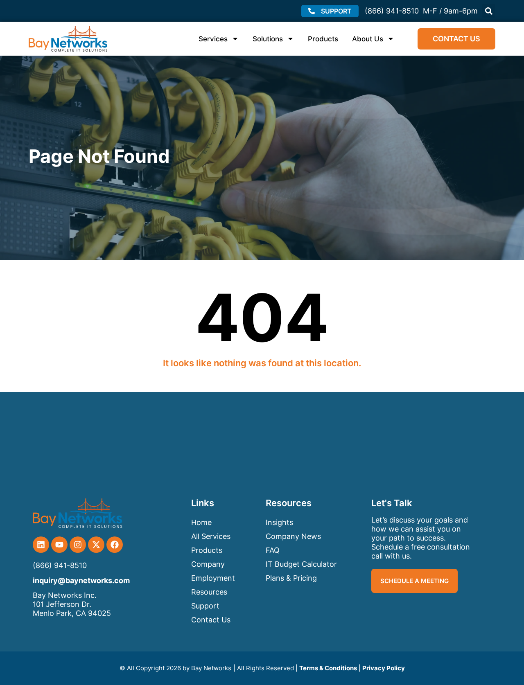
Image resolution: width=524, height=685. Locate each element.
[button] (488, 11)
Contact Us (210, 619)
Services (213, 39)
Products (323, 39)
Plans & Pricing (291, 578)
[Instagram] (78, 544)
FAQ (273, 550)
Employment (213, 578)
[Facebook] (114, 544)
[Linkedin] (41, 544)
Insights (279, 522)
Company (208, 564)
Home (201, 522)
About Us (367, 39)
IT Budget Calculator (301, 564)
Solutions (268, 39)
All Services (210, 536)
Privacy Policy (383, 668)
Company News (293, 536)
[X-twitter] (96, 544)
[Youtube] (59, 544)
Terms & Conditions (328, 668)
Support (205, 606)
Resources (209, 592)
